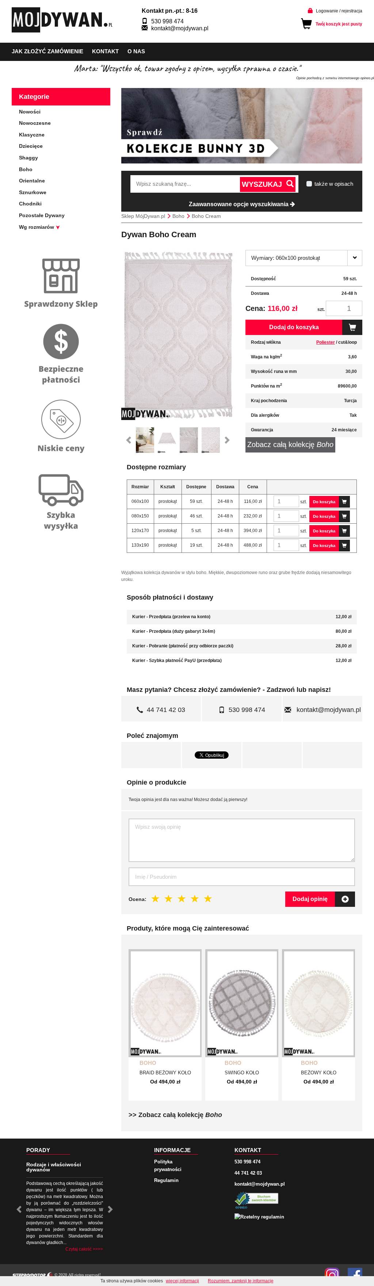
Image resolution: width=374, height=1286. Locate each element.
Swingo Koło (242, 1072)
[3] (182, 898)
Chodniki (30, 204)
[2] (169, 898)
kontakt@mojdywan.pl (180, 28)
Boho (148, 1063)
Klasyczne (32, 135)
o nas (136, 51)
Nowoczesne (35, 123)
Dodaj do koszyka (294, 327)
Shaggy (28, 158)
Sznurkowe (32, 192)
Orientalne (32, 181)
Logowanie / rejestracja (339, 11)
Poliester (325, 342)
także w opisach (333, 184)
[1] (156, 898)
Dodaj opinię (310, 899)
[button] (128, 440)
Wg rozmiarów (37, 227)
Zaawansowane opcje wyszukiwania (239, 204)
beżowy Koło (318, 1072)
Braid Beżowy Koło (165, 1072)
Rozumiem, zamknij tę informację (241, 1280)
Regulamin (166, 1180)
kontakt (105, 51)
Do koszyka (324, 502)
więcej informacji (182, 1280)
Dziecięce (31, 146)
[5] (208, 898)
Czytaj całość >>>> (84, 1249)
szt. (321, 309)
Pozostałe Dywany (42, 215)
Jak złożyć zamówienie (47, 51)
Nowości (30, 112)
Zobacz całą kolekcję (290, 444)
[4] (195, 898)
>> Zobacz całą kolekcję (175, 1114)
